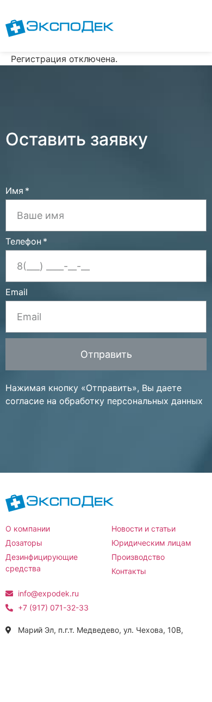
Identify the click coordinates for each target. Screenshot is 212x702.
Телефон (23, 242)
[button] (191, 26)
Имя (14, 191)
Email (16, 292)
